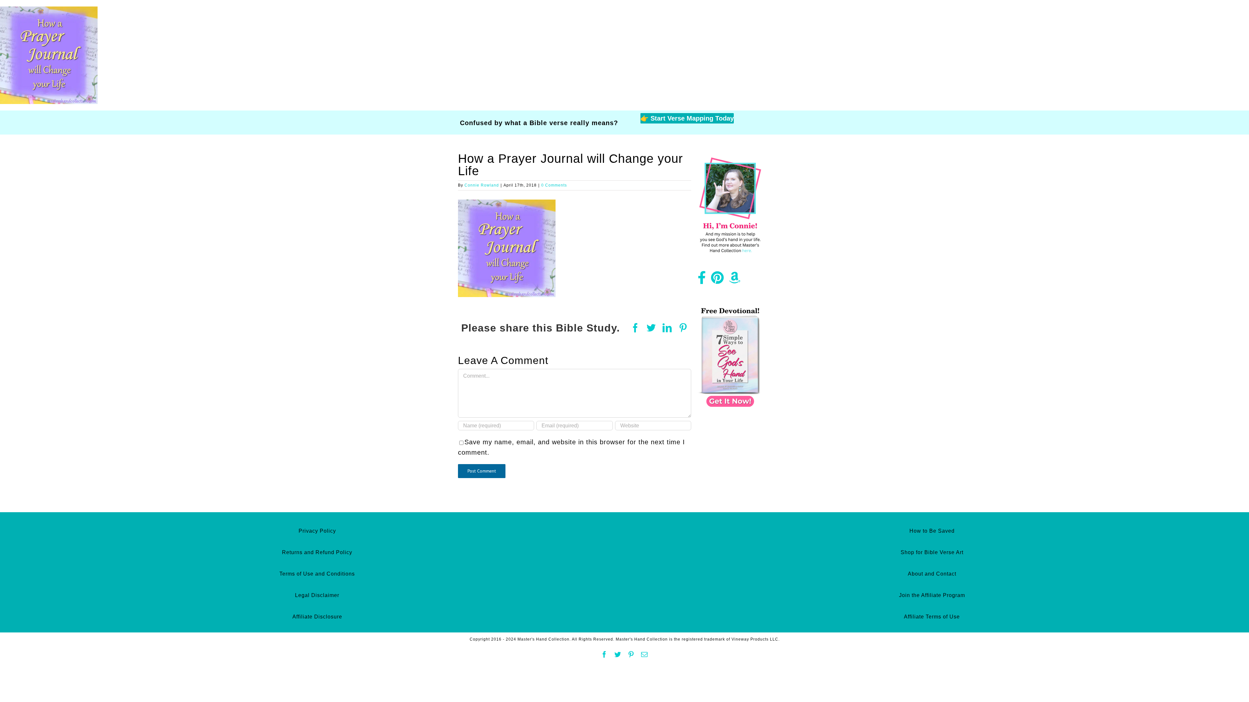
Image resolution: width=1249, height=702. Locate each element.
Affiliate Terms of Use (932, 616)
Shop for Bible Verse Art (932, 552)
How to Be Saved (932, 531)
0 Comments (554, 185)
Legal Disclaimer (317, 595)
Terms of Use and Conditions (317, 574)
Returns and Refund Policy (317, 552)
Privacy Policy (317, 531)
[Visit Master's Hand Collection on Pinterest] (717, 280)
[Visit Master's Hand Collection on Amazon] (735, 280)
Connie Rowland (481, 185)
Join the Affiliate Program (932, 595)
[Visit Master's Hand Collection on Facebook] (702, 280)
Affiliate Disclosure (317, 616)
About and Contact (932, 574)
